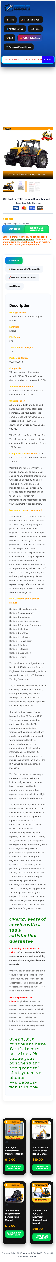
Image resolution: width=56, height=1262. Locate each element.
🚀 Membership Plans (31, 20)
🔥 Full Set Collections (30, 38)
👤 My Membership (14, 29)
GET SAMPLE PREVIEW (22, 239)
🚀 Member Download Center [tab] (22, 277)
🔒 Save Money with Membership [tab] (24, 269)
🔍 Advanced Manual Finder (18, 47)
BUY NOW (14, 229)
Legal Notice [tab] (14, 286)
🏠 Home (10, 20)
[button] (49, 131)
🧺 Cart (9, 38)
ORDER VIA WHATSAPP (37, 229)
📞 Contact (35, 29)
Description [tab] (13, 260)
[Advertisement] (28, 96)
